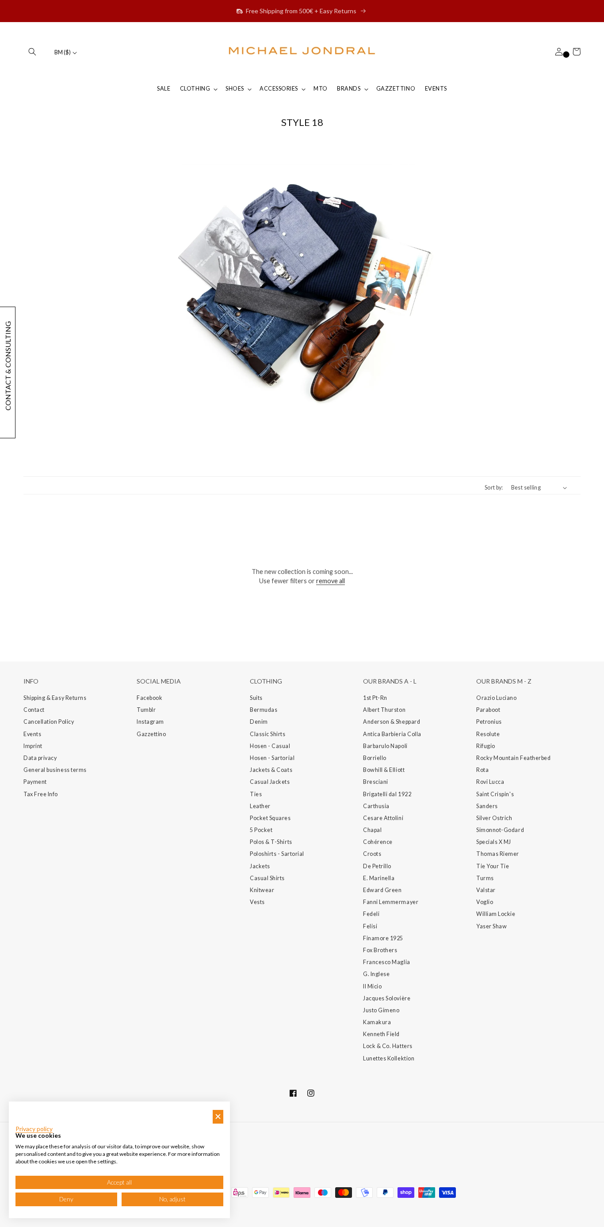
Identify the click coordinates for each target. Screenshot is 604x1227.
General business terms (55, 770)
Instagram (150, 721)
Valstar (486, 890)
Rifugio (485, 746)
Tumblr (146, 710)
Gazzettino (151, 734)
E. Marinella (378, 878)
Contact (34, 710)
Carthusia (376, 806)
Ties (256, 794)
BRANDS (348, 88)
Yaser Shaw (491, 926)
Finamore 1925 (383, 938)
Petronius (489, 721)
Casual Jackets (270, 782)
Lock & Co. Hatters (388, 1046)
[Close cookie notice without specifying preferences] (218, 1117)
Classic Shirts (268, 734)
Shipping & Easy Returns (54, 698)
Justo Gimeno (381, 1010)
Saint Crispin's (495, 794)
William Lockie (496, 914)
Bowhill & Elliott (384, 770)
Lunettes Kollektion (388, 1058)
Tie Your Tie (492, 866)
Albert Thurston (384, 710)
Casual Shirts (267, 878)
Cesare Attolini (383, 818)
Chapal (372, 830)
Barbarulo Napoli (385, 746)
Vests (257, 902)
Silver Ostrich (494, 818)
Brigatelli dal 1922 (387, 794)
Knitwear (262, 890)
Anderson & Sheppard (391, 721)
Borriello (374, 758)
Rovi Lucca (490, 782)
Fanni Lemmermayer (390, 902)
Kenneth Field (381, 1034)
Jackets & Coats (271, 770)
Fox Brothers (380, 950)
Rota (482, 770)
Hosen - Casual (270, 746)
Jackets (260, 866)
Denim (259, 721)
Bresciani (375, 782)
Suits (256, 698)
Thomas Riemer (497, 854)
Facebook (149, 698)
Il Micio (372, 986)
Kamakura (377, 1022)
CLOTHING (195, 88)
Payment (35, 782)
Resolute (488, 734)
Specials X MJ (493, 842)
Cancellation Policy (48, 721)
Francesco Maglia (386, 962)
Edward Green (382, 890)
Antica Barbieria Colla (392, 734)
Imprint (32, 746)
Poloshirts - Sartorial (277, 854)
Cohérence (378, 842)
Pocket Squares (270, 818)
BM (62, 52)
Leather (260, 806)
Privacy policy (34, 1129)
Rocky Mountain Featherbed (513, 758)
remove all (330, 581)
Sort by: (494, 487)
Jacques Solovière (386, 998)
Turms (485, 878)
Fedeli (371, 914)
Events (32, 734)
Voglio (484, 902)
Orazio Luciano (496, 698)
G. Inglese (376, 974)
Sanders (487, 806)
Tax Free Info (40, 794)
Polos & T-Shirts (271, 842)
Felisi (370, 926)
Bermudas (263, 710)
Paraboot (488, 710)
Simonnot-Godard (500, 830)
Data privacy (40, 758)
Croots (372, 854)
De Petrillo (377, 866)
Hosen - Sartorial (272, 758)
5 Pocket (261, 830)
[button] (32, 52)
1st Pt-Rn (375, 698)
